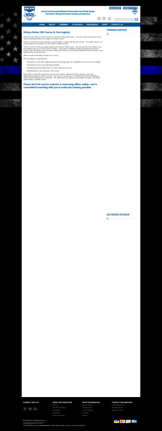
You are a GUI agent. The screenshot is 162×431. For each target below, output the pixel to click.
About (52, 24)
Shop (104, 24)
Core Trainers (53, 55)
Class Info (77, 24)
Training (63, 24)
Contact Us (117, 24)
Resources (92, 24)
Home (42, 24)
